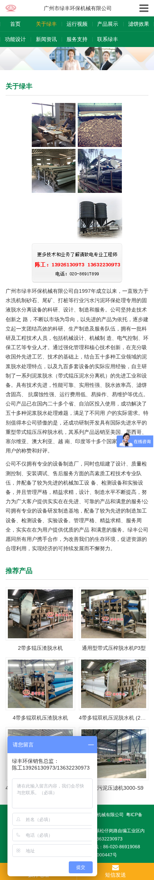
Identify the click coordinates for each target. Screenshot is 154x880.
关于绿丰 (46, 24)
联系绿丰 (107, 39)
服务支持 (77, 39)
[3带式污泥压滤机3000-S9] (113, 753)
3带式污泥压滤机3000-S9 (114, 788)
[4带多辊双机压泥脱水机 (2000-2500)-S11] (113, 683)
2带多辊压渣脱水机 (40, 648)
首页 (15, 24)
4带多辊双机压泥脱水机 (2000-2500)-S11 (113, 718)
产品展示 (107, 24)
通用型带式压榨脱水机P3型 (114, 648)
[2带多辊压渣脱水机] (40, 613)
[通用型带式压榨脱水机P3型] (113, 613)
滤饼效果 (138, 24)
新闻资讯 (46, 39)
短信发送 (115, 875)
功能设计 (15, 39)
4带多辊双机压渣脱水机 (40, 718)
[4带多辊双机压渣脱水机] (40, 683)
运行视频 (77, 24)
